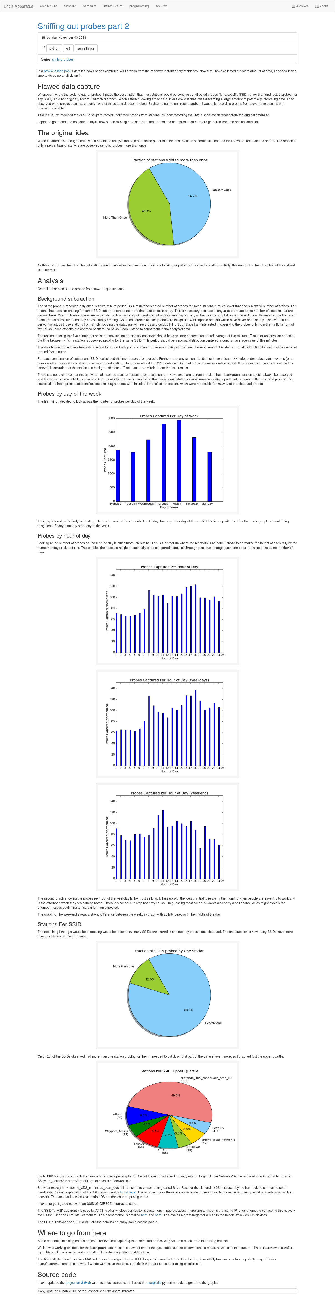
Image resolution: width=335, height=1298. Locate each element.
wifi (68, 48)
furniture (70, 6)
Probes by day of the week (69, 393)
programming (139, 6)
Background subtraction (66, 298)
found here (128, 1192)
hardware (90, 6)
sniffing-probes (63, 59)
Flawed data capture (69, 86)
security (161, 6)
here (144, 1215)
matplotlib (154, 1282)
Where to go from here (72, 1232)
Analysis (50, 280)
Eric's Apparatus (18, 6)
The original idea (63, 132)
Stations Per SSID (59, 924)
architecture (48, 6)
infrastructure (113, 6)
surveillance (86, 48)
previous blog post (57, 70)
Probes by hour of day (64, 535)
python (54, 48)
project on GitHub (78, 1282)
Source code (57, 1274)
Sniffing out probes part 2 (83, 25)
